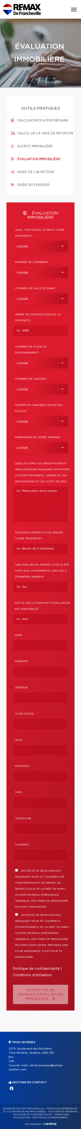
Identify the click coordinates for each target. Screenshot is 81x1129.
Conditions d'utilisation (32, 975)
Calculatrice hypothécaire (42, 120)
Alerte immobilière (35, 146)
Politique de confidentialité (36, 968)
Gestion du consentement (50, 1118)
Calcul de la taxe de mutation (45, 133)
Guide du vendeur (33, 185)
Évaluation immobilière (38, 159)
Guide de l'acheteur (35, 172)
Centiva (49, 1123)
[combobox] (40, 246)
